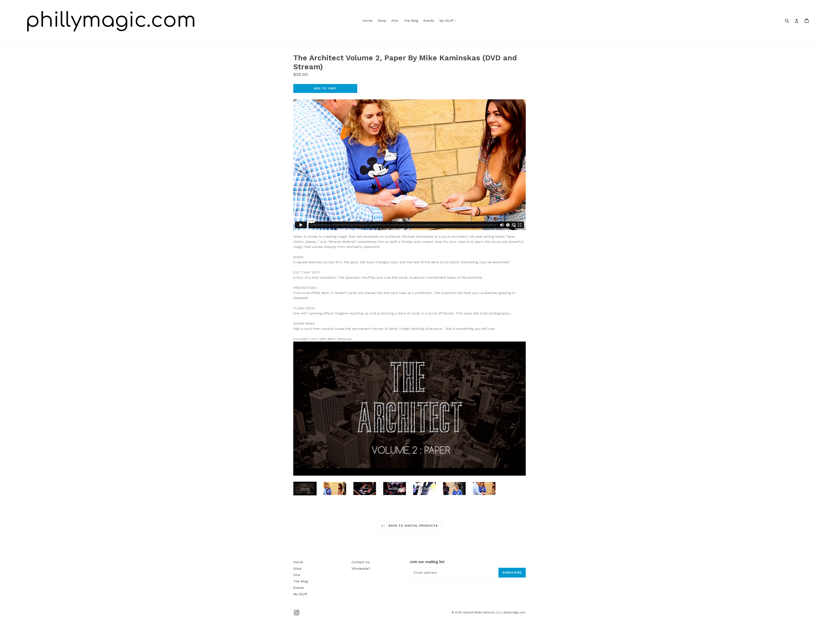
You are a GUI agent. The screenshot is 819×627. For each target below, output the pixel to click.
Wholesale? (360, 568)
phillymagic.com (515, 612)
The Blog (411, 21)
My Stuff (449, 20)
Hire (394, 21)
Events (428, 21)
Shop (382, 21)
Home (367, 21)
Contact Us (360, 562)
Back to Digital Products (413, 525)
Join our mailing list (427, 562)
